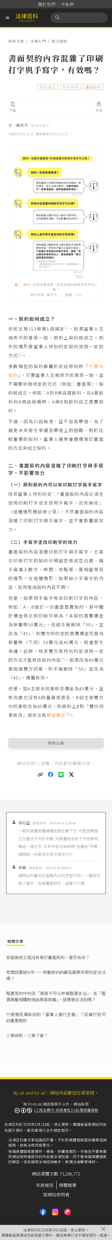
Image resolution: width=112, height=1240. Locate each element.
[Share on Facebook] (51, 774)
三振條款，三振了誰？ (27, 1035)
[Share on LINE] (61, 774)
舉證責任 (56, 715)
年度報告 (45, 1185)
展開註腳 (56, 743)
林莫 (31, 867)
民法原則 (60, 41)
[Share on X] (71, 774)
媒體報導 (68, 1185)
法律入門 (38, 41)
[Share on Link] (40, 774)
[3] (63, 658)
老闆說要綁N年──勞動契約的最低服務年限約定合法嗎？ (56, 975)
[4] (68, 713)
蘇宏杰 (34, 125)
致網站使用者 (56, 1194)
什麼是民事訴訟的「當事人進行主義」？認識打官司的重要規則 (56, 1017)
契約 (26, 284)
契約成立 (48, 86)
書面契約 (93, 86)
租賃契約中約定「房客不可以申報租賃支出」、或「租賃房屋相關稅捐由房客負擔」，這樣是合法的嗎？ (56, 996)
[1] (67, 327)
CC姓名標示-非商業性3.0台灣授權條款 (66, 1110)
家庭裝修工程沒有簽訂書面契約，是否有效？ (48, 957)
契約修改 (70, 86)
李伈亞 (33, 822)
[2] (20, 354)
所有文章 (16, 41)
